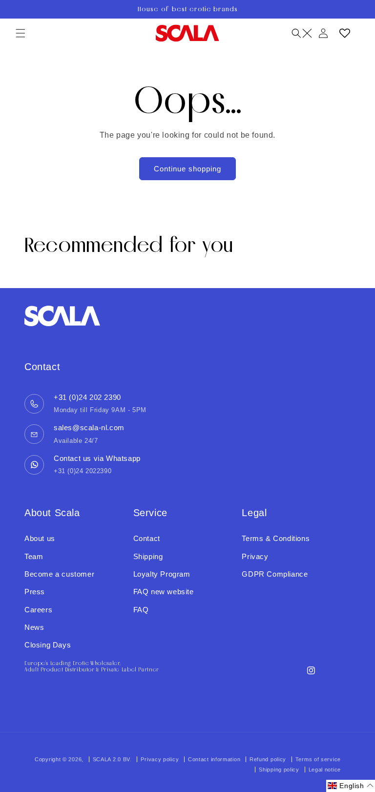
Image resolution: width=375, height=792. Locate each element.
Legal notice (325, 769)
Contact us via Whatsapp (97, 458)
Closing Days (47, 645)
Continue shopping (187, 169)
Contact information (214, 759)
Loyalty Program (161, 574)
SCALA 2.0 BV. (113, 759)
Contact (146, 538)
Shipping (148, 556)
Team (33, 556)
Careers (38, 609)
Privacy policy (160, 759)
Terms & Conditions (276, 538)
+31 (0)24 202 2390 (87, 397)
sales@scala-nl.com (89, 427)
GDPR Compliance (275, 574)
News (34, 627)
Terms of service (318, 759)
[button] (20, 33)
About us (39, 538)
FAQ (141, 609)
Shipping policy (279, 769)
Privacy (255, 556)
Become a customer (59, 574)
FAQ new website (163, 591)
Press (34, 591)
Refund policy (268, 759)
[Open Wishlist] (344, 33)
